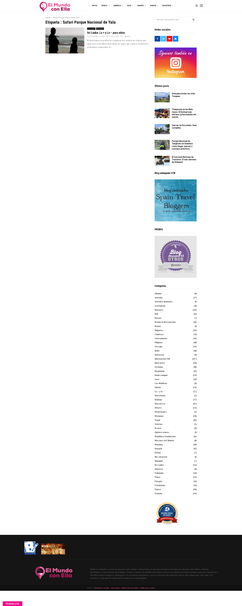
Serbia (158, 452)
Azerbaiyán (160, 306)
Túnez (157, 477)
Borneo (158, 318)
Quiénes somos (162, 432)
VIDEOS (153, 5)
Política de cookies (147, 588)
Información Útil (162, 359)
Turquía (158, 481)
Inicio (94, 5)
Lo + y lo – (159, 391)
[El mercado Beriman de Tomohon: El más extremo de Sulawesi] (162, 161)
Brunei (158, 326)
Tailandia (159, 473)
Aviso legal (115, 588)
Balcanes (159, 310)
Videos (158, 489)
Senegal (158, 448)
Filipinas (158, 342)
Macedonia (160, 395)
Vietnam (158, 493)
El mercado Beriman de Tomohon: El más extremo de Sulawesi (184, 159)
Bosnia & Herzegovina (165, 322)
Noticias (158, 424)
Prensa (158, 428)
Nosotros (166, 5)
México (158, 407)
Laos (157, 379)
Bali (156, 314)
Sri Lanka (100, 29)
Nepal (157, 420)
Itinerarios (160, 363)
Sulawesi (159, 469)
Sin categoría (161, 457)
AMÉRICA (117, 5)
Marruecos (160, 403)
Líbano (158, 387)
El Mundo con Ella (97, 36)
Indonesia (159, 354)
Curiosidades (161, 338)
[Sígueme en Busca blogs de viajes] (53, 553)
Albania (158, 293)
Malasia (158, 399)
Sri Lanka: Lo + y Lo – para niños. (106, 32)
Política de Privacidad (129, 588)
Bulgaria (159, 330)
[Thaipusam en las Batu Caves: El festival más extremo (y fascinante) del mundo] (162, 113)
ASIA (129, 5)
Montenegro (161, 412)
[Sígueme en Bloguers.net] (31, 553)
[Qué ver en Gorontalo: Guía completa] (162, 129)
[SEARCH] (194, 19)
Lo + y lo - (91, 29)
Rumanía (159, 444)
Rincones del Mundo (164, 440)
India (157, 350)
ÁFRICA (104, 5)
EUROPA (140, 5)
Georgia (158, 346)
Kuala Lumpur (161, 375)
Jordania (159, 367)
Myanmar (159, 416)
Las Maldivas (161, 383)
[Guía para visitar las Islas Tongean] (162, 97)
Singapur (159, 461)
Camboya (159, 334)
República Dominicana (165, 436)
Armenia (158, 297)
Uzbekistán (160, 485)
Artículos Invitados (163, 301)
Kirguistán (159, 371)
